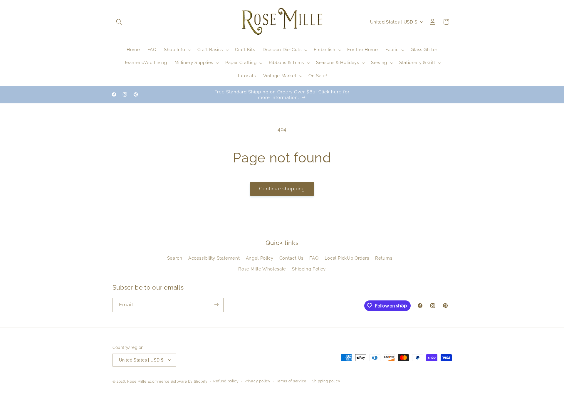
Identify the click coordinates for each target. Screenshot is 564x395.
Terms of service (291, 381)
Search (174, 258)
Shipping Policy (308, 268)
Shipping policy (326, 381)
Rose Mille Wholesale (262, 268)
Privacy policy (257, 381)
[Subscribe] (216, 304)
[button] (119, 21)
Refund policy (226, 381)
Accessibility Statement (214, 258)
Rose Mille (136, 381)
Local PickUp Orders (347, 258)
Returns (383, 258)
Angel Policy (259, 258)
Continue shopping (282, 188)
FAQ (313, 258)
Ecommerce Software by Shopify (178, 381)
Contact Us (291, 258)
